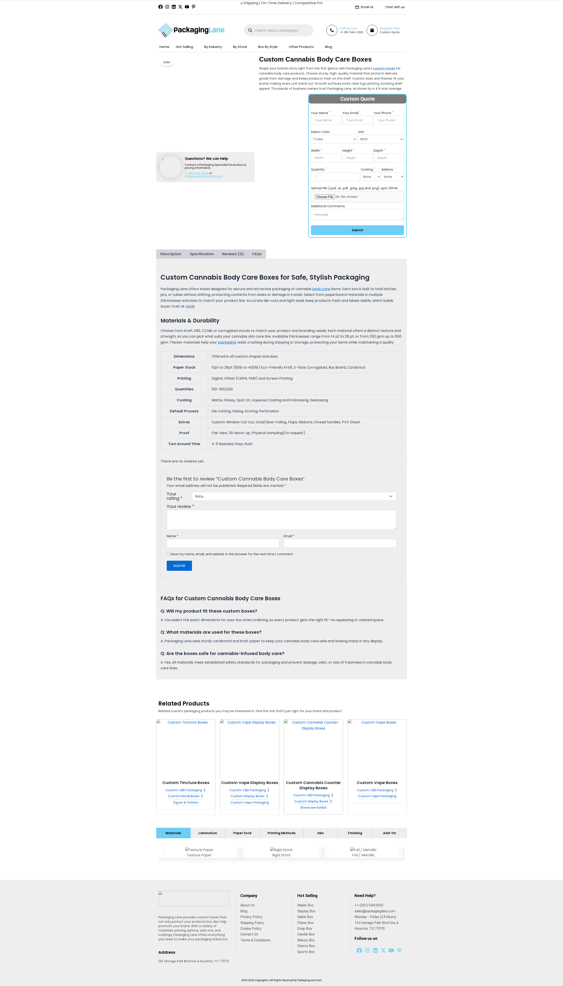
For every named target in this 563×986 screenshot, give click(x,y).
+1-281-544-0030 (351, 32)
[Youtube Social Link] (187, 7)
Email (289, 536)
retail (189, 306)
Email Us (367, 7)
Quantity (319, 169)
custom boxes (384, 68)
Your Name (320, 113)
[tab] (173, 833)
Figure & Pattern (186, 802)
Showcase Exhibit (313, 807)
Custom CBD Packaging (184, 790)
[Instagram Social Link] (167, 7)
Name (172, 536)
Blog (328, 46)
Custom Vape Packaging (250, 802)
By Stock (240, 46)
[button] (163, 852)
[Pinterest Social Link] (193, 7)
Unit (361, 132)
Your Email (351, 113)
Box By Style (268, 46)
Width (316, 150)
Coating (368, 169)
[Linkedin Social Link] (174, 7)
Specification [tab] (202, 254)
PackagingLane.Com (309, 980)
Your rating (174, 496)
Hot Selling (184, 46)
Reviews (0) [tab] (233, 254)
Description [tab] (170, 254)
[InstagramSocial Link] (367, 950)
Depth (379, 150)
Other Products (301, 46)
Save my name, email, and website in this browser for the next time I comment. (231, 554)
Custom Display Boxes (248, 796)
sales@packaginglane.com (204, 176)
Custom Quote (389, 32)
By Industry (213, 46)
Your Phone (383, 113)
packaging (227, 342)
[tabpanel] (281, 855)
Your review (180, 506)
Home (164, 46)
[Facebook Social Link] (160, 7)
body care (321, 288)
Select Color (320, 132)
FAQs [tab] (256, 254)
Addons (388, 169)
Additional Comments (328, 206)
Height (348, 150)
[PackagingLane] (191, 30)
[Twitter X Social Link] (180, 7)
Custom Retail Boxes (184, 796)
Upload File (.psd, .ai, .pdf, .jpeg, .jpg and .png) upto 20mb (354, 188)
